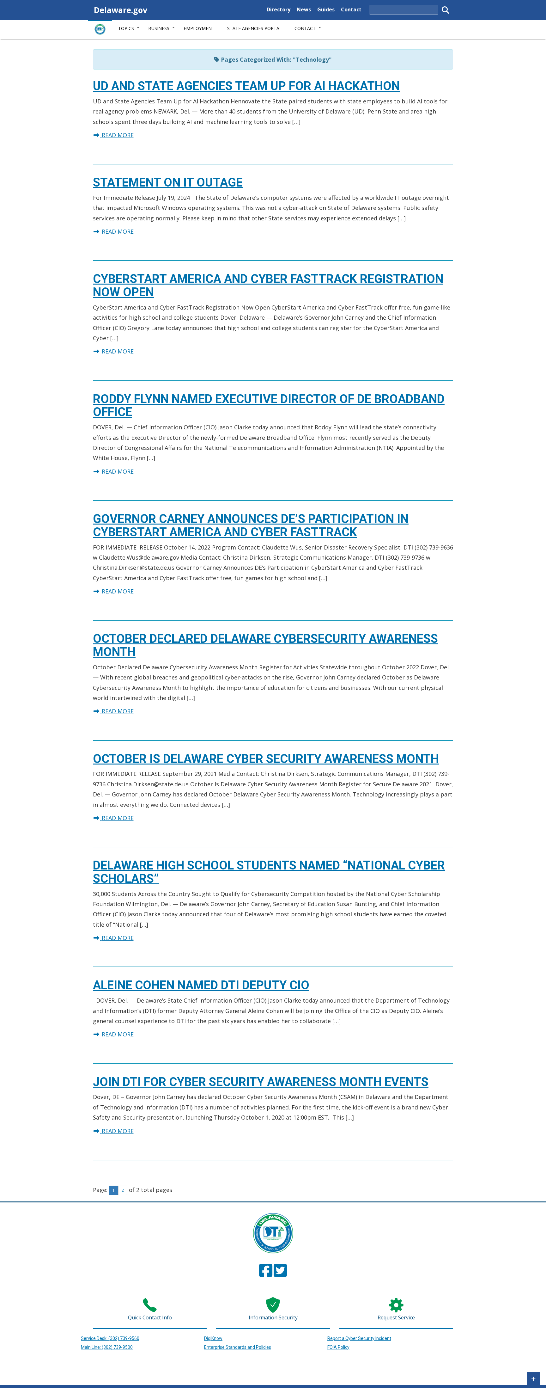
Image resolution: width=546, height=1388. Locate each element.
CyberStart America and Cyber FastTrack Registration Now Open (268, 285)
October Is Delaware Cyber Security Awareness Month (266, 759)
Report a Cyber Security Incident (359, 1338)
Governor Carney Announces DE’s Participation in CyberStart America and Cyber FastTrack (251, 525)
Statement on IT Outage (168, 182)
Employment (199, 28)
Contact (351, 9)
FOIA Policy (338, 1347)
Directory (278, 9)
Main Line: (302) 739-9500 (107, 1347)
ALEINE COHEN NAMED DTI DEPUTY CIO (201, 985)
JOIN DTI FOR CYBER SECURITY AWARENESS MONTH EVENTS (260, 1082)
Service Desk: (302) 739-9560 (110, 1338)
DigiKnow (213, 1338)
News (304, 9)
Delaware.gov (120, 9)
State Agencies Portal (254, 28)
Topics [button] (126, 28)
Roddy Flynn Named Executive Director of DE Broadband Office (269, 405)
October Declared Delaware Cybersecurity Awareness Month (265, 645)
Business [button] (158, 28)
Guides (326, 9)
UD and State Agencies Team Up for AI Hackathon (246, 86)
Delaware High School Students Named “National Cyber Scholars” (269, 872)
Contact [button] (305, 28)
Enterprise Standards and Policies (237, 1347)
